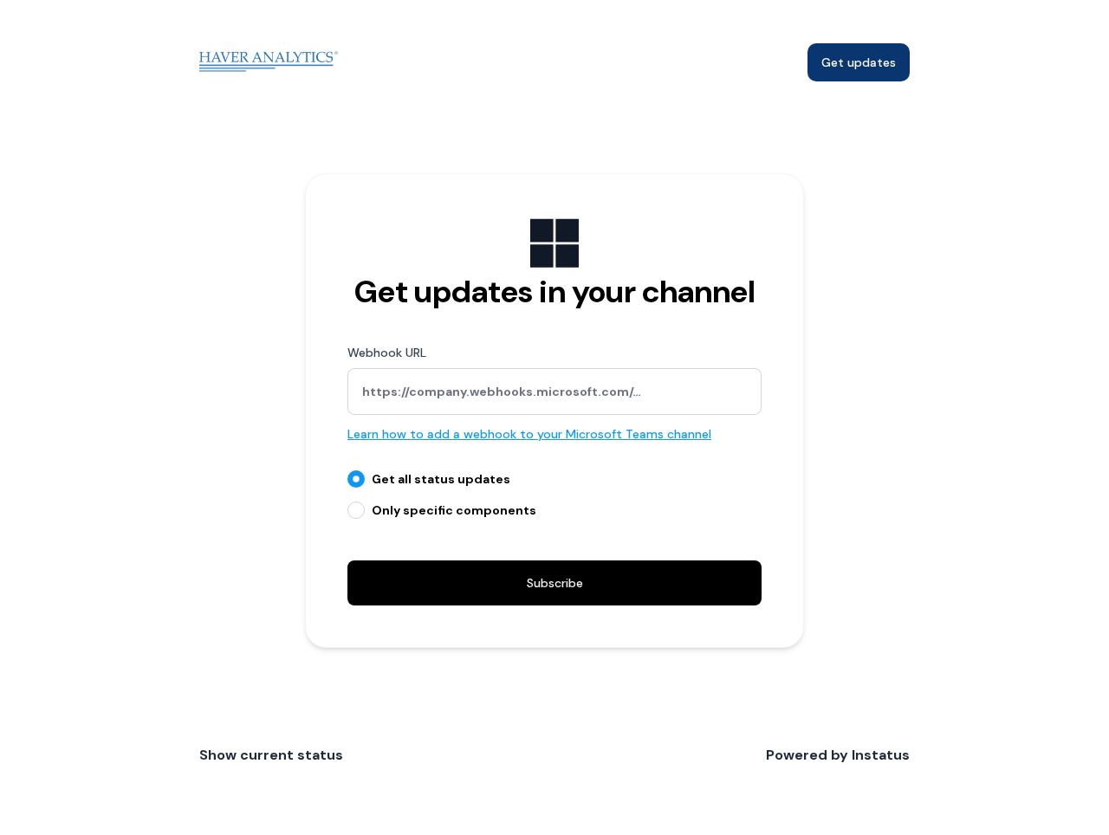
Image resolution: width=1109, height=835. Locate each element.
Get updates (858, 62)
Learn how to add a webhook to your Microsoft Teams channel (529, 434)
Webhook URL (386, 352)
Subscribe (555, 583)
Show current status (271, 755)
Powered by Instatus (838, 755)
